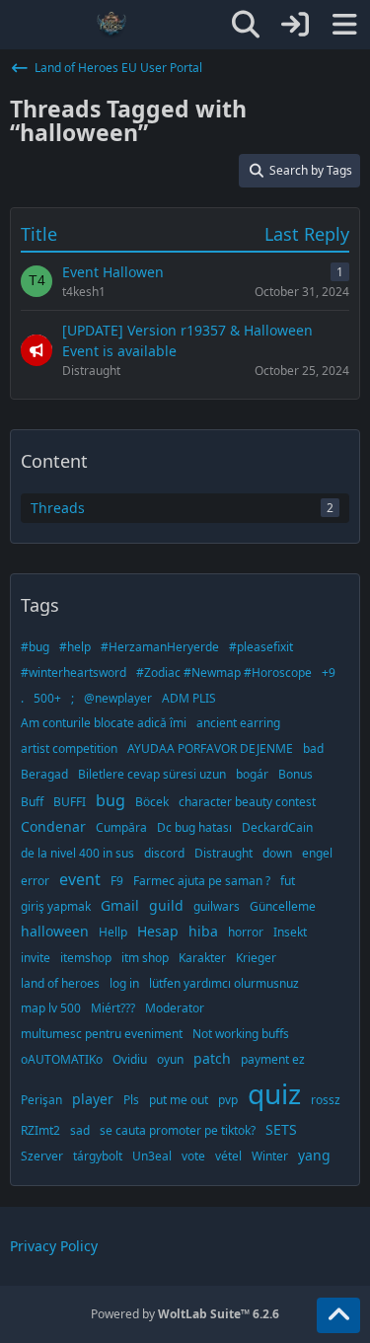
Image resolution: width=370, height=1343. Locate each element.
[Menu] (344, 24)
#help (75, 646)
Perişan (41, 1099)
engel (317, 853)
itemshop (85, 957)
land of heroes (60, 983)
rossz (325, 1099)
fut (287, 880)
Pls (131, 1099)
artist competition (69, 748)
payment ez (273, 1059)
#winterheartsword (73, 672)
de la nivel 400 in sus (77, 853)
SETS (281, 1129)
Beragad (44, 774)
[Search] (245, 24)
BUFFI (69, 801)
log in (124, 983)
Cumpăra (121, 827)
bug (110, 800)
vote (193, 1156)
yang (314, 1155)
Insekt (290, 932)
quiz (274, 1093)
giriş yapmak (56, 906)
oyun (170, 1059)
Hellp (113, 932)
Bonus (295, 774)
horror (245, 932)
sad (80, 1130)
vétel (228, 1156)
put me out (178, 1099)
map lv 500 (51, 1008)
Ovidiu (129, 1059)
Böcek (152, 801)
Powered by (185, 1314)
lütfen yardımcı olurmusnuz (224, 983)
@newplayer (118, 698)
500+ (47, 698)
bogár (252, 774)
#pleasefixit (261, 646)
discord (164, 853)
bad (313, 748)
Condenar (53, 826)
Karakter (202, 957)
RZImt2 (40, 1130)
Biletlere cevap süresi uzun (152, 774)
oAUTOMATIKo (62, 1059)
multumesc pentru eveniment (102, 1033)
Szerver (42, 1156)
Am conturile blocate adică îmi (103, 722)
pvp (228, 1099)
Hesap (158, 931)
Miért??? (113, 1008)
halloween (55, 931)
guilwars (216, 906)
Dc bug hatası (194, 827)
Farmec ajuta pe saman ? (201, 880)
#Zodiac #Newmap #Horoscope (224, 672)
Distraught (223, 853)
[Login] (295, 24)
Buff (32, 801)
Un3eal (152, 1156)
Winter (270, 1156)
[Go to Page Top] (338, 1315)
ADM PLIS (189, 698)
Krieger (256, 957)
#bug (35, 646)
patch (212, 1058)
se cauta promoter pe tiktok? (178, 1130)
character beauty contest (247, 801)
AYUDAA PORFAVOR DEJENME (210, 748)
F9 (117, 880)
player (92, 1098)
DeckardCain (277, 827)
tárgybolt (97, 1156)
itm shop (145, 957)
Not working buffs (240, 1033)
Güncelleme (283, 906)
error (35, 880)
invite (35, 957)
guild (166, 905)
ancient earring (238, 722)
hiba (203, 931)
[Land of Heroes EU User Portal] (111, 24)
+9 (328, 672)
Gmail (120, 905)
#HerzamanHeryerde (160, 646)
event (80, 879)
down (277, 853)
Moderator (174, 1008)
